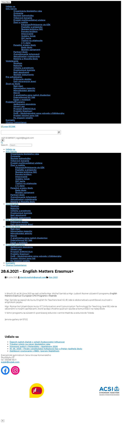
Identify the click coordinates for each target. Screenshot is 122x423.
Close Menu (6, 2)
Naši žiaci (18, 86)
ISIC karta (26, 38)
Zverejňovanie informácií (26, 54)
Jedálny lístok (28, 36)
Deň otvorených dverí (24, 81)
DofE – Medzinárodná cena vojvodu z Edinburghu (38, 113)
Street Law (19, 106)
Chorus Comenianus (16, 122)
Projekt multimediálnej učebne (29, 20)
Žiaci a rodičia (20, 22)
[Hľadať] (58, 132)
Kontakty (10, 120)
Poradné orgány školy (24, 45)
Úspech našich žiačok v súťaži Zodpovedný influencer (37, 342)
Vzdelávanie (12, 61)
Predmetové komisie (24, 70)
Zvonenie (18, 13)
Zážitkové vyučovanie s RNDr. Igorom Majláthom (34, 351)
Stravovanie (27, 34)
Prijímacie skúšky (22, 79)
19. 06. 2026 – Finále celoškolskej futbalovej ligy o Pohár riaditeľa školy (46, 349)
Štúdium (17, 63)
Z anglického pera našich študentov (32, 95)
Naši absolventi (21, 72)
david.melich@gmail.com (33, 277)
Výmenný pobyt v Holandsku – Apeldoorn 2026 (34, 346)
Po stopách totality (23, 118)
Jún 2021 (53, 277)
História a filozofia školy (25, 59)
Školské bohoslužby (23, 15)
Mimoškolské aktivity (24, 90)
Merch (16, 93)
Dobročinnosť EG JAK (24, 97)
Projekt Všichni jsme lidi (25, 115)
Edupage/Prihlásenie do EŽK (35, 25)
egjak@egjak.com (10, 362)
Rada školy (26, 47)
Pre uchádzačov (14, 77)
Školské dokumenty (23, 75)
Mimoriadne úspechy (24, 88)
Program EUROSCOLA (24, 109)
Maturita (17, 65)
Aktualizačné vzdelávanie (26, 56)
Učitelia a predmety (23, 68)
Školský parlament (30, 50)
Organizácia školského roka (27, 11)
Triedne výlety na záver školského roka (30, 344)
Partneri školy (20, 52)
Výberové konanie (22, 18)
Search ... (5, 145)
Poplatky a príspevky (32, 27)
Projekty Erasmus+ (22, 111)
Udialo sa (10, 6)
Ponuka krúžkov (29, 31)
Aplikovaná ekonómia (24, 104)
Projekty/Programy (15, 102)
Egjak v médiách (21, 100)
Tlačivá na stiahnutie (32, 40)
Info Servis (11, 9)
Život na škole (13, 84)
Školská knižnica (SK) (32, 29)
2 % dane (26, 43)
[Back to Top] (2, 421)
